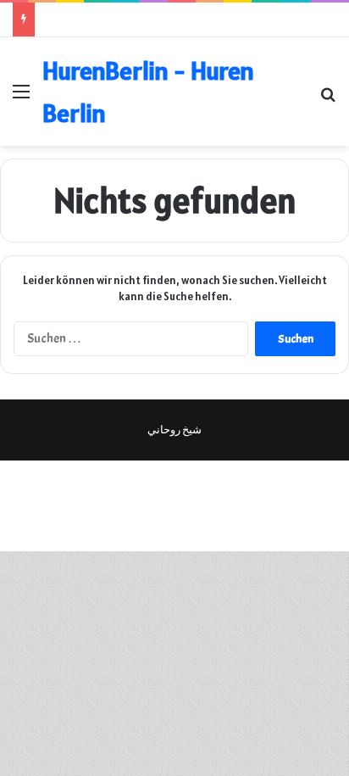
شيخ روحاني (174, 430)
